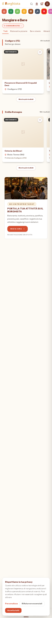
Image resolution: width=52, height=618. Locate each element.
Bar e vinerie (35, 31)
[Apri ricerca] (31, 3)
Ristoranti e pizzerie (18, 31)
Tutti (5, 31)
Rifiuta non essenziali (32, 603)
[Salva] (40, 52)
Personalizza (11, 603)
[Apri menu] (47, 3)
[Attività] (42, 4)
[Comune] (37, 4)
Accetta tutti (13, 610)
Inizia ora (16, 229)
